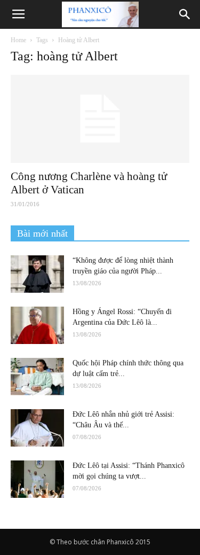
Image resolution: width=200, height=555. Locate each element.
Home (18, 40)
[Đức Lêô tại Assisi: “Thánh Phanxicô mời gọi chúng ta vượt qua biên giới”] (37, 479)
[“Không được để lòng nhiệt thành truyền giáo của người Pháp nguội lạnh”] (37, 274)
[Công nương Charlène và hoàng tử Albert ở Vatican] (100, 119)
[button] (185, 14)
